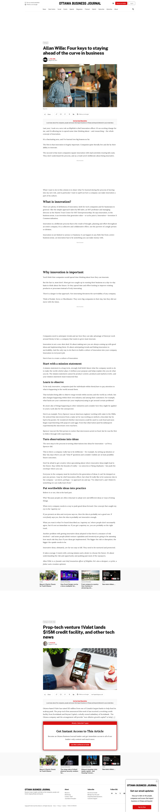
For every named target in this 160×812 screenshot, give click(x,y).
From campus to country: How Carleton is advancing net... (90, 586)
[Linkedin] (73, 114)
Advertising (68, 794)
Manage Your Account (93, 794)
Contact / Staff (69, 796)
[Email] (60, 114)
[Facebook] (65, 114)
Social (41, 581)
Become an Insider (92, 792)
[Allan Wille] (46, 59)
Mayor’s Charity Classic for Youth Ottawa (48, 585)
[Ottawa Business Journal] (80, 3)
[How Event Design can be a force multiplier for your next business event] (70, 575)
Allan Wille (52, 59)
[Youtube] (124, 793)
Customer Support (92, 798)
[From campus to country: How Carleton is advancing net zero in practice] (90, 575)
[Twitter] (120, 793)
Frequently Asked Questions (95, 796)
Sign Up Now (142, 807)
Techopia (45, 42)
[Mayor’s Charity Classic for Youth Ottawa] (49, 575)
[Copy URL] (56, 114)
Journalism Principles (70, 798)
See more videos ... (108, 584)
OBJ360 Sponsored (65, 581)
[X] (69, 114)
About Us (67, 792)
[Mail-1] (111, 793)
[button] (133, 9)
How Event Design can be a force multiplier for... (69, 585)
